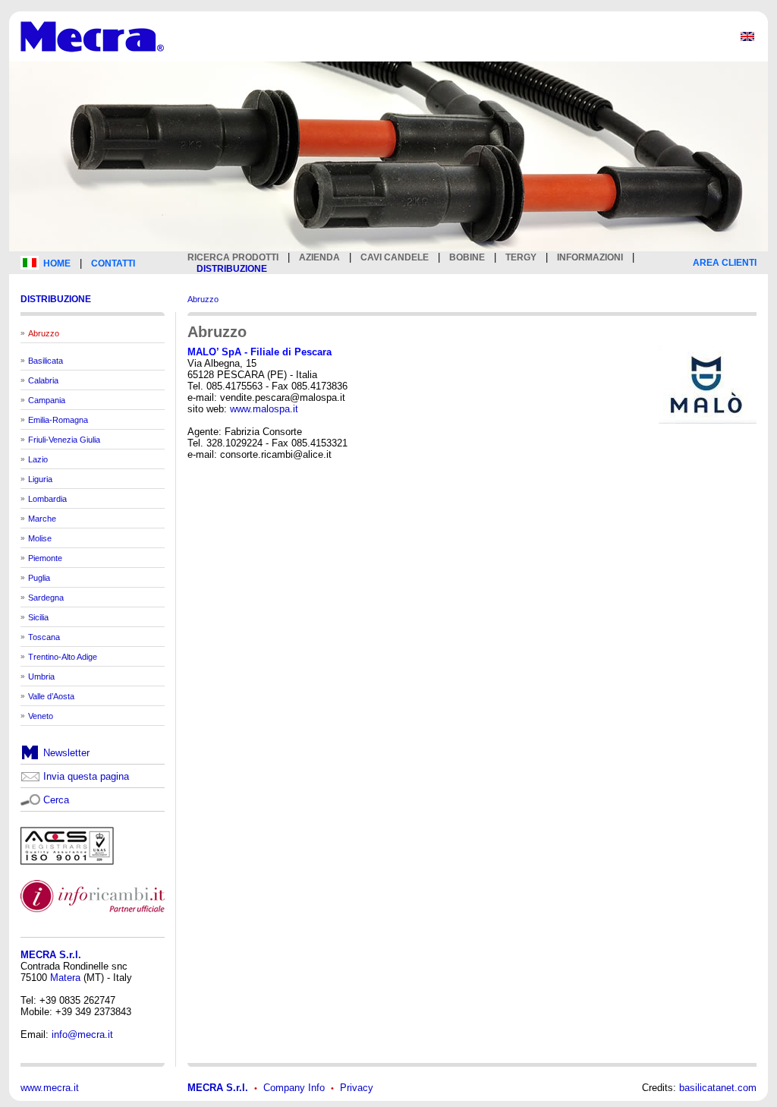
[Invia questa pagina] (30, 778)
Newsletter (66, 752)
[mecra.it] (92, 58)
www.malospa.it (264, 409)
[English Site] (747, 40)
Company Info (294, 1087)
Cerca (56, 800)
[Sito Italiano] (29, 266)
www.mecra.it (49, 1087)
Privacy (356, 1087)
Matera (65, 977)
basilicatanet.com (718, 1087)
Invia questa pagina (86, 776)
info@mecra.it (82, 1034)
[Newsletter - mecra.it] (30, 756)
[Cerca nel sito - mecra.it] (30, 798)
